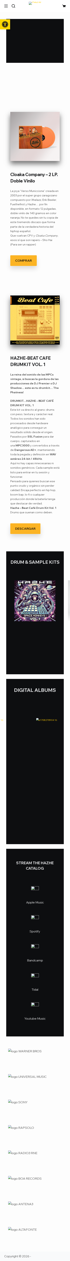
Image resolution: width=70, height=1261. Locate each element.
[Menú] (6, 6)
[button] (5, 24)
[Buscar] (13, 6)
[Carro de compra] (64, 6)
